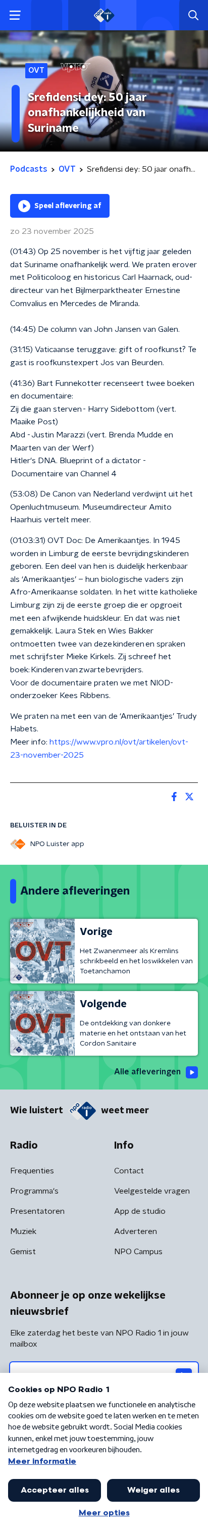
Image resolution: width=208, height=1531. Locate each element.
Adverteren (135, 1231)
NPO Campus (138, 1252)
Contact (129, 1171)
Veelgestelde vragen (152, 1191)
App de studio (140, 1211)
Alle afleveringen (147, 1072)
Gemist (23, 1252)
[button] (15, 15)
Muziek (23, 1231)
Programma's (34, 1191)
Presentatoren (37, 1211)
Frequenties (32, 1171)
